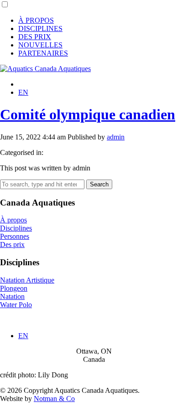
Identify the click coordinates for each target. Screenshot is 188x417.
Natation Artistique (27, 280)
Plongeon (13, 288)
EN (23, 92)
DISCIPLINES (40, 28)
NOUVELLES (40, 45)
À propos (13, 220)
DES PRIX (34, 37)
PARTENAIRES (43, 53)
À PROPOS (36, 20)
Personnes (14, 236)
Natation (12, 296)
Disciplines (16, 228)
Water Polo (16, 305)
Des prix (12, 244)
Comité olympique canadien (87, 114)
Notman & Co (54, 398)
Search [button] (99, 184)
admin (116, 137)
